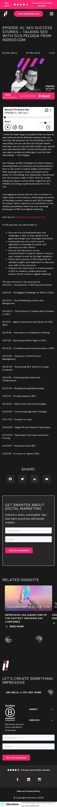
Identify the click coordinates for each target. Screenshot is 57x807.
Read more (17, 626)
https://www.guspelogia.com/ (30, 217)
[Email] (47, 479)
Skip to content (49, 1)
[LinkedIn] (35, 479)
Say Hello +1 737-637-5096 (23, 692)
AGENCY (33, 709)
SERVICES (34, 720)
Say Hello (6, 4)
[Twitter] (22, 479)
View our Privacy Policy (28, 791)
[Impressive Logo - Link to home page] (5, 14)
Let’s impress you (28, 13)
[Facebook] (10, 479)
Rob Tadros (11, 53)
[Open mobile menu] (51, 14)
